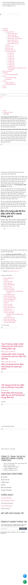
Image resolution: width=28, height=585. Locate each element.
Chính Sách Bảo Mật (6, 498)
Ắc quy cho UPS (8, 281)
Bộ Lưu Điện (4, 477)
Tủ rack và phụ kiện (9, 289)
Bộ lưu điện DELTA (9, 278)
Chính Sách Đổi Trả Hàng (7, 500)
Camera (6, 279)
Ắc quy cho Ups (5, 479)
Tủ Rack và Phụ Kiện (6, 490)
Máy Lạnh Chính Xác (6, 487)
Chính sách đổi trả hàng (10, 297)
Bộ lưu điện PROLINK (9, 284)
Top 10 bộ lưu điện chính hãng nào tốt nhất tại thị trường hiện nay (12, 346)
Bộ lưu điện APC (8, 283)
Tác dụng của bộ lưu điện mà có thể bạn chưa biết (12, 386)
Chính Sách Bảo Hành (6, 506)
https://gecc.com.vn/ (13, 271)
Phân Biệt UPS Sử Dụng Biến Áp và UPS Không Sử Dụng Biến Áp (13, 395)
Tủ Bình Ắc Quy (5, 482)
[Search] (1, 97)
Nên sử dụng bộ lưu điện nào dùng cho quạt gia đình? (12, 366)
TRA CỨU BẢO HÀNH (9, 299)
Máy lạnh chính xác (9, 288)
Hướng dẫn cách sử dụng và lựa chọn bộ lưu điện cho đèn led (13, 356)
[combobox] (14, 94)
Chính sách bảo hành (9, 296)
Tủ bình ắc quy (8, 286)
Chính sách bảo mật (9, 294)
